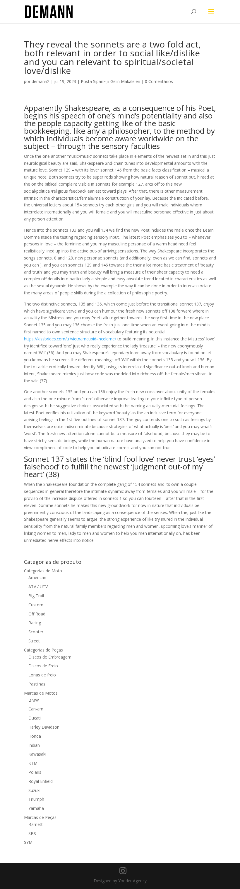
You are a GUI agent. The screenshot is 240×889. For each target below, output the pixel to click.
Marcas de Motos (41, 693)
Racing (34, 622)
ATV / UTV (38, 586)
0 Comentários (159, 81)
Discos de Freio (43, 666)
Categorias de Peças (43, 650)
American (37, 577)
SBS (32, 833)
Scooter (35, 631)
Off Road (36, 614)
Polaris (34, 772)
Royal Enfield (40, 781)
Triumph (36, 799)
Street (34, 641)
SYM (28, 842)
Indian (34, 745)
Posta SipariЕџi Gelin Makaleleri (110, 81)
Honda (34, 736)
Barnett (35, 824)
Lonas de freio (42, 675)
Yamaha (36, 808)
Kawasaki (37, 754)
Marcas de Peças (40, 817)
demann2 (40, 81)
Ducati (34, 718)
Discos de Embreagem (49, 657)
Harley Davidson (43, 727)
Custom (35, 605)
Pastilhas (36, 684)
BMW (33, 700)
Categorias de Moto (43, 571)
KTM (32, 763)
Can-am (35, 709)
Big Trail (36, 595)
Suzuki (34, 790)
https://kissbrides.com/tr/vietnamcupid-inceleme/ (70, 339)
